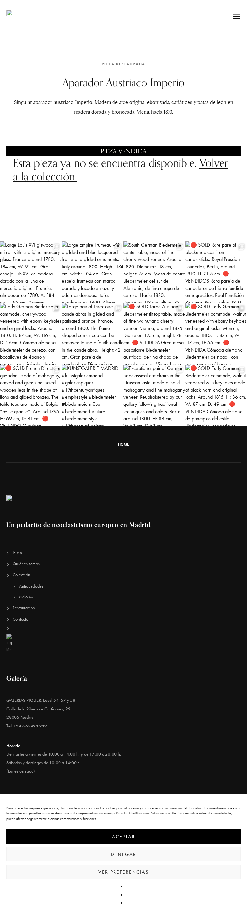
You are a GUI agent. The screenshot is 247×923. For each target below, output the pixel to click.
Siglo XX (26, 597)
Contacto (20, 619)
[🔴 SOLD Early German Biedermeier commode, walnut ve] (216, 334)
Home (123, 444)
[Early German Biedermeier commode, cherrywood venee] (31, 334)
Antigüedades (31, 586)
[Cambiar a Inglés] (123, 643)
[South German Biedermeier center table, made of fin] (154, 272)
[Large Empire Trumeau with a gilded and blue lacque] (93, 272)
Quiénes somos (26, 564)
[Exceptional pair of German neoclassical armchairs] (154, 395)
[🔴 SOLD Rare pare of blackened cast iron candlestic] (216, 272)
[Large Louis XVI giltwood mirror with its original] (31, 272)
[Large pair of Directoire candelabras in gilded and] (93, 334)
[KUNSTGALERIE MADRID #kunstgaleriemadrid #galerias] (93, 395)
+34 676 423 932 (30, 726)
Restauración (24, 608)
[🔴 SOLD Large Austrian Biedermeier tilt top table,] (154, 334)
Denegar (123, 854)
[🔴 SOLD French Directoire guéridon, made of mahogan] (31, 395)
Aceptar (123, 836)
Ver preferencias (123, 872)
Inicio (17, 552)
